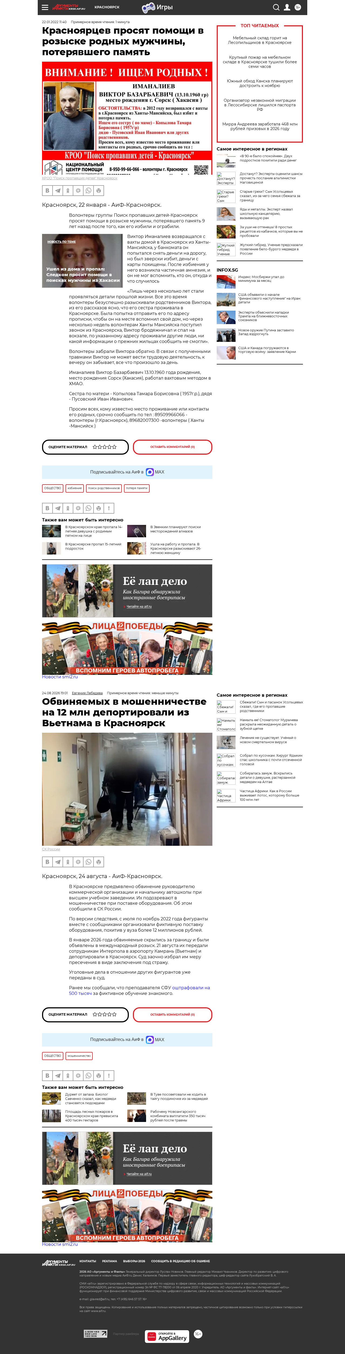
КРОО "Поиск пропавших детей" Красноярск (79, 178)
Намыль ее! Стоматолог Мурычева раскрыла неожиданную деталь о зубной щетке (269, 724)
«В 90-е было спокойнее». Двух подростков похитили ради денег (268, 158)
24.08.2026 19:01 (55, 693)
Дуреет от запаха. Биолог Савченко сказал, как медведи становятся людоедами (90, 1098)
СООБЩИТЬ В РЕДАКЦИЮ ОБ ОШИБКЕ (180, 1261)
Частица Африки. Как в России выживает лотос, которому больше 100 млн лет (269, 795)
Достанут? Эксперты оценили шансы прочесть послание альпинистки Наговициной (271, 178)
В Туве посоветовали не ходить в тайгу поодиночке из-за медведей (179, 1096)
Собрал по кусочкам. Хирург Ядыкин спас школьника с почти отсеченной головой (271, 759)
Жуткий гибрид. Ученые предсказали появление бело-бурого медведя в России (271, 249)
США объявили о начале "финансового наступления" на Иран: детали (269, 298)
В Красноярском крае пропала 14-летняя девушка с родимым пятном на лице (94, 531)
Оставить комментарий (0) (172, 447)
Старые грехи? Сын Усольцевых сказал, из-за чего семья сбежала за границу (270, 196)
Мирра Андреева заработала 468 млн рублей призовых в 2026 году (260, 126)
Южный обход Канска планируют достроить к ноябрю (260, 83)
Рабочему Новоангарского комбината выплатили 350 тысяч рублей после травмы (177, 1116)
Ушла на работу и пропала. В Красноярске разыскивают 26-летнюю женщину (175, 548)
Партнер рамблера (126, 1333)
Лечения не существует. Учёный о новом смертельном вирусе (268, 740)
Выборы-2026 (134, 1261)
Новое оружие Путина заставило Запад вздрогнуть (266, 332)
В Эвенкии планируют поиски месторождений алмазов (175, 529)
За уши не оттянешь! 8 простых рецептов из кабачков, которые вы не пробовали (271, 231)
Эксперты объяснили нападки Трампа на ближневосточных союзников (263, 316)
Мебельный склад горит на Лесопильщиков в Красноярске (260, 40)
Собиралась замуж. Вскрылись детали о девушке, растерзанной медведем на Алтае (267, 777)
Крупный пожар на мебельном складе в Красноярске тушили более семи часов (260, 62)
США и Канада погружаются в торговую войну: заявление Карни (267, 350)
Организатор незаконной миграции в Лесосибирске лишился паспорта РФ (260, 105)
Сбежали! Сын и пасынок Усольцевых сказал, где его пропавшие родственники (271, 706)
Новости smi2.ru (60, 676)
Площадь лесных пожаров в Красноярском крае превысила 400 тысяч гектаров (91, 1116)
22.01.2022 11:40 (54, 22)
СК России (51, 849)
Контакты (88, 1261)
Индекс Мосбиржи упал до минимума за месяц (261, 279)
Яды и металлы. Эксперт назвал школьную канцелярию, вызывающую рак (266, 213)
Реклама (109, 1261)
